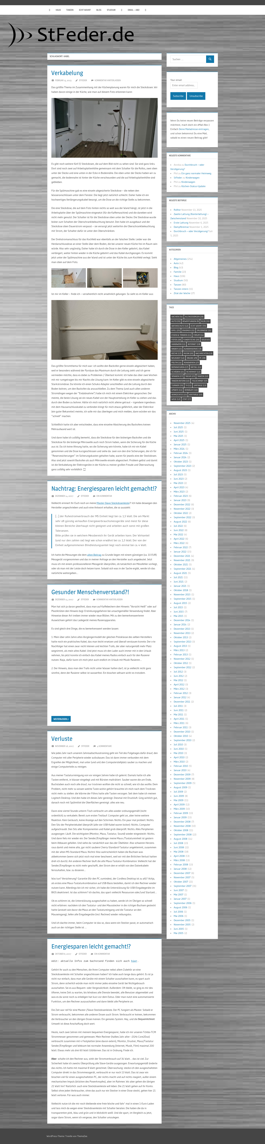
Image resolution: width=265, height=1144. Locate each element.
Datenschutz (179, 326)
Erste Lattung (181, 222)
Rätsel (196, 367)
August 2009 (180, 787)
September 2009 (183, 783)
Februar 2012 (181, 693)
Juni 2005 (179, 928)
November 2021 (182, 560)
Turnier (177, 385)
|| (49, 9)
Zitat (186, 399)
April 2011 (179, 718)
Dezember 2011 (182, 701)
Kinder (176, 349)
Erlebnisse (204, 330)
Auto (176, 263)
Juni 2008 (179, 847)
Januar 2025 (180, 444)
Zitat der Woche (182, 293)
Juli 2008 (178, 843)
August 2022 (180, 521)
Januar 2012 (180, 697)
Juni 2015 (179, 611)
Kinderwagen (193, 177)
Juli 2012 (178, 671)
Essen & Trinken (181, 335)
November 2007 (182, 877)
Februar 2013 (181, 654)
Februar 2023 (181, 495)
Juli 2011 (178, 705)
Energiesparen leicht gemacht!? (91, 946)
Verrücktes (179, 394)
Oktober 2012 (181, 663)
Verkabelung (67, 73)
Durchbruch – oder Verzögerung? (191, 231)
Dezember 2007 (182, 873)
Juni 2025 (179, 431)
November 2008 (182, 825)
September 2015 (182, 598)
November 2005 (182, 924)
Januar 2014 (180, 624)
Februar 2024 (181, 453)
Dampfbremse (181, 226)
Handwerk (178, 344)
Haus (58, 9)
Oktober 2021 (181, 564)
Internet (194, 344)
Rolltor (177, 209)
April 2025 (179, 440)
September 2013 (182, 641)
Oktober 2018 (181, 590)
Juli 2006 (178, 911)
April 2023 (179, 487)
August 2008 (180, 838)
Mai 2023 (178, 483)
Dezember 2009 (182, 774)
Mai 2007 (178, 894)
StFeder (83, 80)
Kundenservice (193, 349)
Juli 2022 (178, 525)
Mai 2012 (178, 680)
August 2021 (180, 573)
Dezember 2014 (182, 620)
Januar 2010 (180, 770)
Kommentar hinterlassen (108, 80)
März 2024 (179, 448)
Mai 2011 (178, 714)
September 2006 (183, 903)
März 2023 (179, 491)
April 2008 (179, 855)
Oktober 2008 (181, 830)
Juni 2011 (179, 710)
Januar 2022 (180, 551)
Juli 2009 (178, 791)
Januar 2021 (180, 585)
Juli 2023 (178, 474)
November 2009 (182, 778)
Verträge (195, 394)
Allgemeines (180, 258)
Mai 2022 (178, 534)
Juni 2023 (179, 478)
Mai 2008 (178, 851)
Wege (175, 399)
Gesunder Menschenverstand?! (90, 592)
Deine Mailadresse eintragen (194, 129)
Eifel (175, 330)
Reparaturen (179, 367)
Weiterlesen (60, 719)
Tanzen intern (181, 288)
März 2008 (179, 860)
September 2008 (183, 834)
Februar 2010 (181, 765)
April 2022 (179, 538)
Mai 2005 (178, 933)
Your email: (176, 79)
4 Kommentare (104, 746)
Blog (98, 9)
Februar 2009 (181, 813)
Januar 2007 (180, 898)
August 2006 (180, 907)
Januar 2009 (180, 817)
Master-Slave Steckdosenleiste (113, 503)
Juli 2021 (178, 577)
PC (202, 358)
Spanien (177, 376)
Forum (198, 335)
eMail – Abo (133, 9)
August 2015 (180, 603)
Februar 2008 (181, 864)
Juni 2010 (179, 748)
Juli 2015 (178, 607)
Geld (206, 339)
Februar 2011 (181, 727)
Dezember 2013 (182, 628)
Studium (111, 9)
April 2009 (179, 804)
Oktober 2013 (181, 637)
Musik (188, 353)
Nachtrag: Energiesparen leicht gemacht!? (104, 488)
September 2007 (182, 885)
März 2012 (179, 688)
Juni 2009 (179, 795)
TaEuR (190, 376)
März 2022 (179, 543)
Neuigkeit (177, 358)
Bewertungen (190, 321)
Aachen (177, 316)
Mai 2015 (178, 615)
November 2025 (182, 423)
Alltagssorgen (194, 316)
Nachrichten (204, 353)
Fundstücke (191, 339)
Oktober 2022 (181, 513)
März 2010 (179, 761)
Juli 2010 (178, 744)
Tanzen (69, 9)
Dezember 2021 (182, 555)
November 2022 (182, 508)
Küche (176, 353)
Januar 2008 (180, 868)
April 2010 (179, 757)
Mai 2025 (178, 435)
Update (176, 390)
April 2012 (179, 684)
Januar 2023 (180, 500)
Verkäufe (191, 390)
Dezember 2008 (182, 821)
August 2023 (180, 470)
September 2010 (182, 740)
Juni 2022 (179, 530)
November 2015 (182, 594)
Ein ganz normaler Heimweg (196, 173)
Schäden (177, 371)
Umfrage (200, 385)
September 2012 (182, 667)
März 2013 (179, 650)
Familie (177, 271)
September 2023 (182, 465)
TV (188, 385)
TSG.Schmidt (199, 380)
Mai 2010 (178, 753)
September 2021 (182, 568)
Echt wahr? (85, 9)
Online (192, 358)
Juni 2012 (179, 675)
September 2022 (182, 517)
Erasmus (188, 330)
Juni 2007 (179, 890)
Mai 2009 (178, 800)
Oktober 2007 (181, 881)
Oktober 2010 (181, 735)
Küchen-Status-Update (193, 186)
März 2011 (179, 723)
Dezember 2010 (182, 731)
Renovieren (191, 362)
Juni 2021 (179, 581)
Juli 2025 (178, 427)
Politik (176, 362)
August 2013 (180, 645)
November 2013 (182, 633)
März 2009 (179, 808)
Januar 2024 (180, 457)
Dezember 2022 (182, 504)
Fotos (176, 339)
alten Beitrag (94, 554)
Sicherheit (193, 371)
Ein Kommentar (104, 495)
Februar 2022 (181, 547)
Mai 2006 (178, 915)
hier (134, 961)
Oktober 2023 (181, 461)
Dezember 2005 (182, 920)
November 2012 (182, 658)
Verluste (61, 738)
